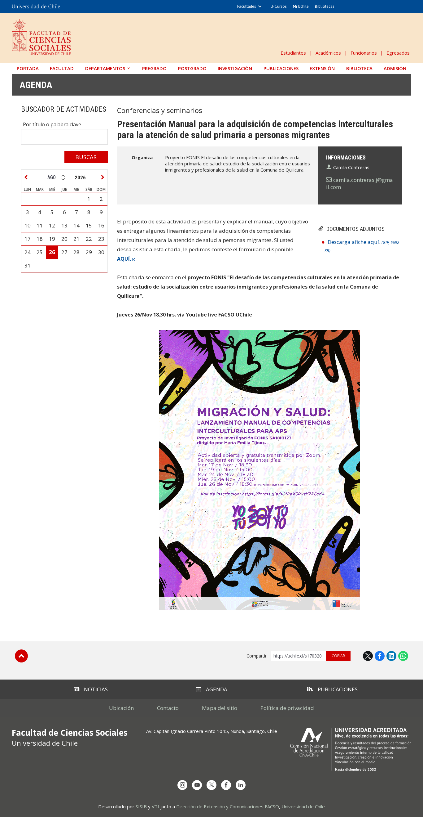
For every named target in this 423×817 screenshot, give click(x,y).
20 (64, 238)
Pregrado (154, 68)
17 (27, 238)
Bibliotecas (324, 6)
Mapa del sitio (219, 708)
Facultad (62, 68)
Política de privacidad (287, 708)
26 (52, 252)
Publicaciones (281, 68)
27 (64, 252)
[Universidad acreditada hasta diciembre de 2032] (350, 749)
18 (40, 238)
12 (52, 225)
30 (101, 252)
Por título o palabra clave (52, 124)
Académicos (328, 53)
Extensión (322, 68)
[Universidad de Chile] (36, 6)
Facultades (246, 6)
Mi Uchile (301, 6)
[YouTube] (197, 785)
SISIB (141, 806)
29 (89, 252)
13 (64, 225)
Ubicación (121, 708)
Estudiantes (293, 53)
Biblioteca (359, 68)
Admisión (395, 68)
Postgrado (192, 68)
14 (76, 225)
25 (40, 252)
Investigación (235, 68)
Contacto (168, 708)
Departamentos (105, 68)
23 (101, 238)
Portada (28, 68)
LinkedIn (391, 656)
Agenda (36, 84)
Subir (21, 655)
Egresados (398, 53)
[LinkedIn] (241, 785)
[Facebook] (226, 785)
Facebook (380, 656)
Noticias (96, 689)
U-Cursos (279, 6)
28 (76, 252)
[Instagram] (182, 785)
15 (89, 225)
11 (40, 225)
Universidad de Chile (303, 806)
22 (89, 238)
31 (27, 265)
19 (52, 238)
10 (27, 225)
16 (101, 225)
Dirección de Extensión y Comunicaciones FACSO (227, 806)
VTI (155, 806)
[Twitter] (211, 785)
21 (76, 238)
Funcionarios (364, 53)
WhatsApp (403, 656)
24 (27, 252)
